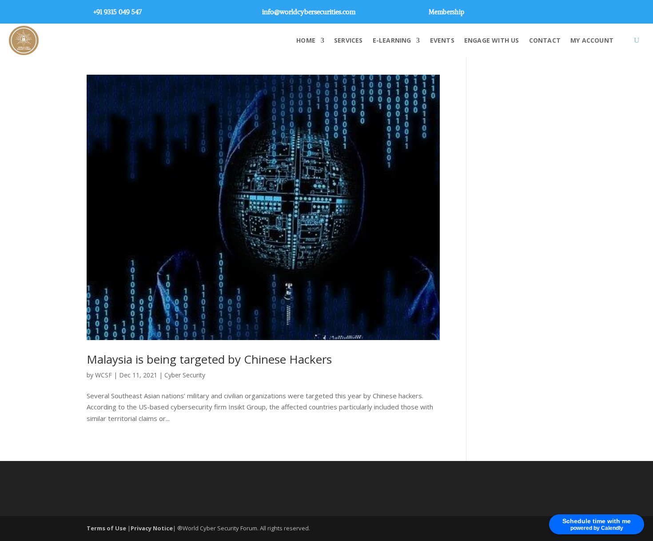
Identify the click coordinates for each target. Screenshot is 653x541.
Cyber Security (184, 375)
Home (305, 40)
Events (442, 40)
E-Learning (392, 40)
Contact (545, 40)
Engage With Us (491, 40)
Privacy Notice (152, 528)
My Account (591, 40)
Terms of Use (107, 528)
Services (348, 40)
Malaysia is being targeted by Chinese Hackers (209, 359)
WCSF (103, 375)
